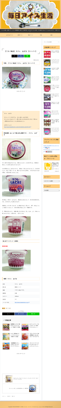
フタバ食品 (9, 308)
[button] (58, 42)
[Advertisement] (21, 44)
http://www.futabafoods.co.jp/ (21, 302)
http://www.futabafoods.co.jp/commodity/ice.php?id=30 (17, 127)
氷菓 (4, 308)
